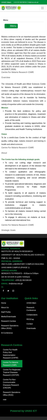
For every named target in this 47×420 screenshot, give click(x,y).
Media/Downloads (8, 316)
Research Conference (31, 308)
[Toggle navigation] (42, 8)
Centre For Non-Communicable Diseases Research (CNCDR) (11, 383)
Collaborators (31, 314)
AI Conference (7, 332)
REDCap (30, 319)
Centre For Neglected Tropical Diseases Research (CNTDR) (11, 372)
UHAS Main (6, 2)
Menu (12, 25)
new (4, 399)
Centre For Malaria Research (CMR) (10, 363)
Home (3, 303)
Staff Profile (6, 312)
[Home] (11, 8)
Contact (29, 323)
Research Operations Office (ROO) (9, 327)
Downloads (31, 328)
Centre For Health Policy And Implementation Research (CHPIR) (10, 353)
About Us (5, 307)
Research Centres (8, 321)
